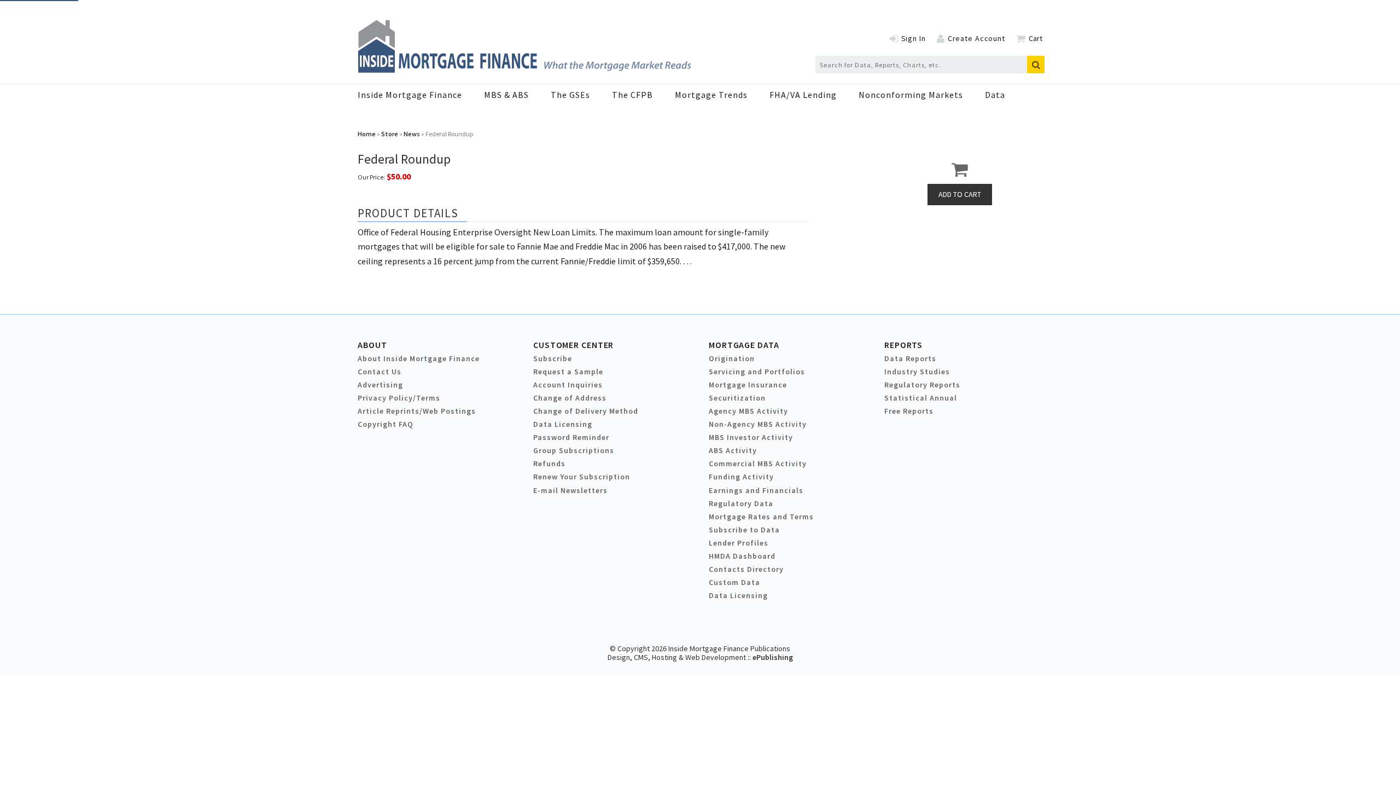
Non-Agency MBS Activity (758, 424)
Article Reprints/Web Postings (417, 411)
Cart (1035, 38)
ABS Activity (733, 450)
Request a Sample (568, 371)
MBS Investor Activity (751, 437)
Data (995, 94)
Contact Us (379, 371)
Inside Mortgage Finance (410, 94)
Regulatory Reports (922, 385)
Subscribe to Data (744, 530)
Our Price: (371, 177)
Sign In (913, 38)
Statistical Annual (920, 398)
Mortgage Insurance (748, 385)
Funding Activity (741, 477)
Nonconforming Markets (911, 94)
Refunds (549, 463)
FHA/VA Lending (803, 94)
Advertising (380, 385)
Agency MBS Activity (748, 411)
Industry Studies (917, 371)
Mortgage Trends (711, 94)
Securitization (737, 398)
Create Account (976, 38)
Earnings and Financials (756, 490)
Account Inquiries (568, 385)
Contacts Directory (746, 569)
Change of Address (569, 398)
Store (389, 134)
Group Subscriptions (573, 450)
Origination (732, 358)
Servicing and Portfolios (757, 371)
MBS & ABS (506, 94)
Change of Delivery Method (585, 411)
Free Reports (909, 411)
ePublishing (772, 657)
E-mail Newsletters (570, 490)
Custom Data (734, 582)
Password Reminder (571, 437)
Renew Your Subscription (581, 477)
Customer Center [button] (573, 344)
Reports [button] (903, 344)
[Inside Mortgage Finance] (524, 69)
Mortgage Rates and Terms (761, 517)
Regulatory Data (741, 503)
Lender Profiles (738, 543)
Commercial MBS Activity (758, 463)
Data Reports (910, 358)
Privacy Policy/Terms (399, 398)
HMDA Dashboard (742, 556)
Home (367, 134)
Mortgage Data (744, 344)
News (412, 134)
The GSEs (570, 94)
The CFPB (632, 94)
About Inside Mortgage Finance (419, 358)
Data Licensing (562, 424)
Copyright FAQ (385, 424)
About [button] (372, 344)
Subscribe (552, 358)
